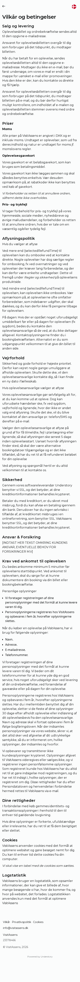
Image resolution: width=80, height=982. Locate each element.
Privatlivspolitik (21, 922)
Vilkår (6, 922)
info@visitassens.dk (15, 928)
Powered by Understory (40, 956)
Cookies (38, 922)
